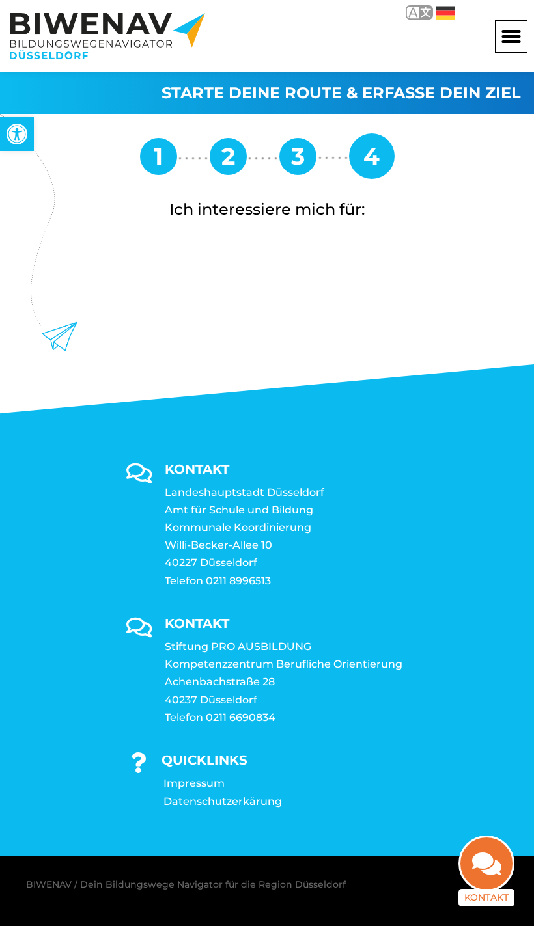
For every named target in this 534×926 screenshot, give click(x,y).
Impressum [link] (194, 783)
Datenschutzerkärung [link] (222, 801)
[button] (511, 36)
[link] (17, 134)
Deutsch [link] (436, 12)
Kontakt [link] (486, 897)
